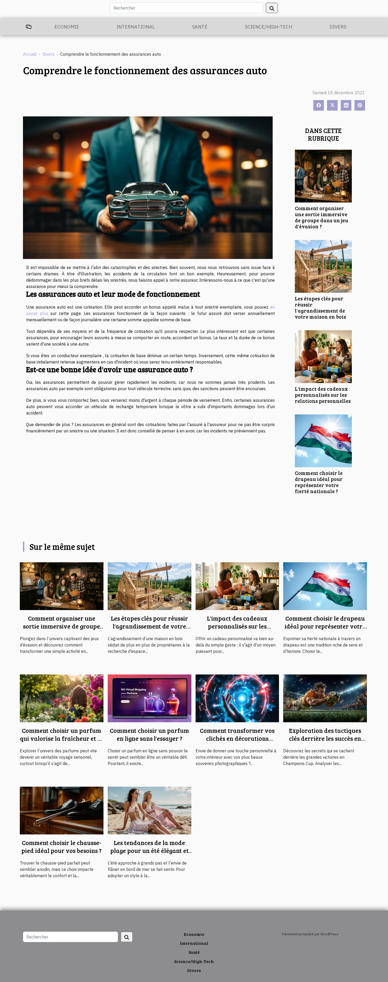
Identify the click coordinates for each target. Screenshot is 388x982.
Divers (337, 27)
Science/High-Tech (268, 27)
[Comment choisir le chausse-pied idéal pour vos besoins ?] (61, 810)
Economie (66, 27)
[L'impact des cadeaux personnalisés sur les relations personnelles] (323, 356)
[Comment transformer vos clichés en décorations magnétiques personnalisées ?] (237, 698)
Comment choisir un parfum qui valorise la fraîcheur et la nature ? (61, 738)
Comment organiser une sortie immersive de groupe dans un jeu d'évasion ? (321, 217)
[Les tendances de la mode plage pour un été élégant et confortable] (149, 810)
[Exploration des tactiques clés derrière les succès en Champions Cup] (325, 698)
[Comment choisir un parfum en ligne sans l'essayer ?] (149, 698)
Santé (199, 27)
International (135, 27)
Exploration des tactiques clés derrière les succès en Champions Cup (325, 738)
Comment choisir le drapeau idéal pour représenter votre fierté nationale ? (319, 481)
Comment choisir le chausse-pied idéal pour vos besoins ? (61, 846)
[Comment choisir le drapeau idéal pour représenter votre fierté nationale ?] (323, 440)
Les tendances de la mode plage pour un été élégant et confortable (149, 850)
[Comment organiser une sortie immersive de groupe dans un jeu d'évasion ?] (323, 175)
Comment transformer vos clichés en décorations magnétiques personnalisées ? (237, 742)
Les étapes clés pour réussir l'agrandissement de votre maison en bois (320, 307)
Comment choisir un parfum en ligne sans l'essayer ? (149, 734)
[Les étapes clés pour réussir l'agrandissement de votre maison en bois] (323, 265)
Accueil (30, 54)
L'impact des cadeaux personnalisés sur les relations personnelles (323, 394)
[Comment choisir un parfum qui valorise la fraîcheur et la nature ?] (61, 698)
